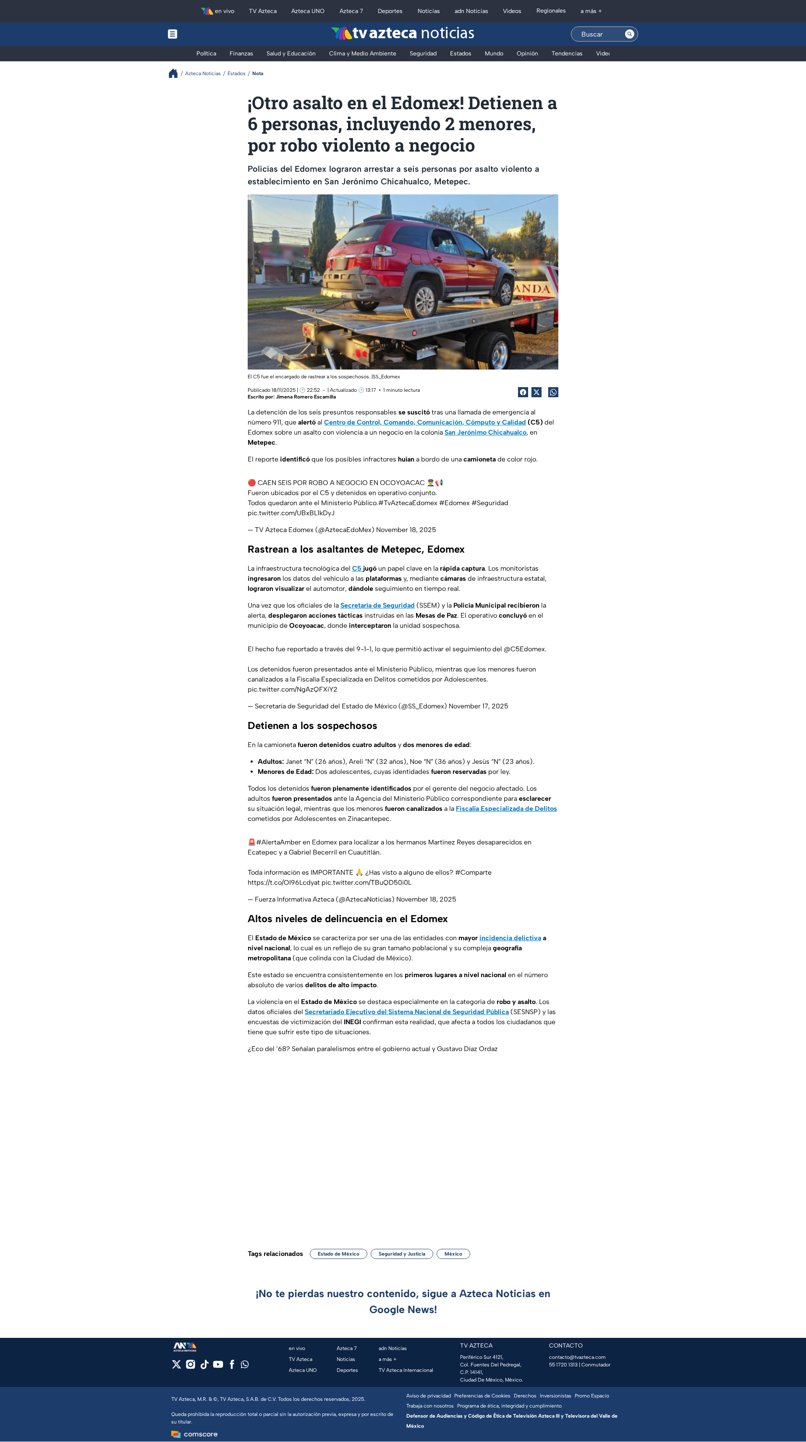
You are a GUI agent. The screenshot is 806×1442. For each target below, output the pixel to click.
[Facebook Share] (523, 392)
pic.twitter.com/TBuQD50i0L (366, 882)
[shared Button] (553, 392)
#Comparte (473, 872)
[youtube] (218, 1367)
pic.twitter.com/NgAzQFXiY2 (293, 689)
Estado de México (338, 1254)
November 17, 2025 (478, 706)
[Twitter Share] (536, 392)
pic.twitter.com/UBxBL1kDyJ (291, 513)
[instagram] (190, 1367)
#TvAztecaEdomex (407, 503)
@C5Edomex (524, 649)
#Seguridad (489, 503)
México (453, 1254)
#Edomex (454, 503)
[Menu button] (201, 34)
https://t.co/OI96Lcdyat (284, 882)
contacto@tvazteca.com (577, 1357)
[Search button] (629, 34)
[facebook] (232, 1367)
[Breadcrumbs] (176, 73)
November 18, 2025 (406, 530)
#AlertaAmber (278, 842)
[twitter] (176, 1367)
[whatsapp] (245, 1366)
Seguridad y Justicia (402, 1254)
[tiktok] (204, 1367)
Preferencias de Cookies (482, 1396)
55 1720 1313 (563, 1365)
